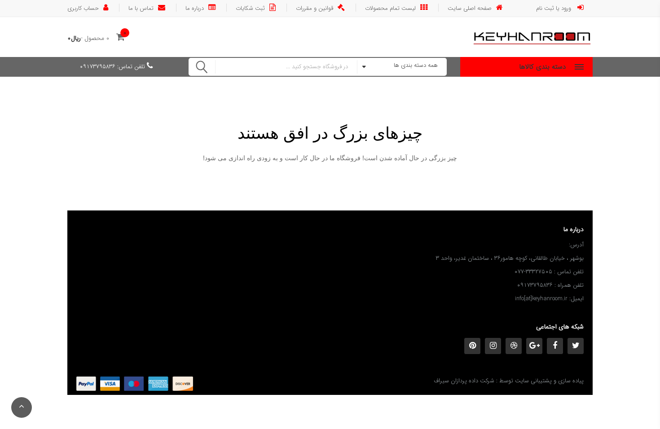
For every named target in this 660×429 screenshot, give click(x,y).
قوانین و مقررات (314, 8)
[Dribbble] (514, 346)
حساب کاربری (83, 8)
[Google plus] (534, 346)
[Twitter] (576, 346)
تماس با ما (141, 8)
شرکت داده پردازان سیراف (464, 380)
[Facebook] (555, 346)
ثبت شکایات (250, 8)
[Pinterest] (472, 346)
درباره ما (194, 8)
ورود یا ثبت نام (554, 8)
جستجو (202, 67)
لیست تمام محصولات (390, 8)
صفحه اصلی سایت (470, 8)
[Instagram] (493, 346)
